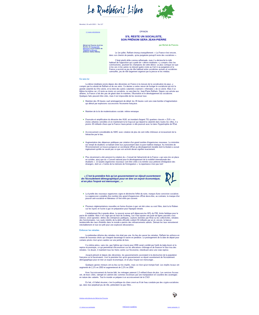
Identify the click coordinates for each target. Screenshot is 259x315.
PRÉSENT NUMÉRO (130, 307)
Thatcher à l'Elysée (90, 50)
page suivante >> (174, 307)
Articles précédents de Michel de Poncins (93, 298)
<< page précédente (93, 32)
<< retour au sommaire (87, 307)
